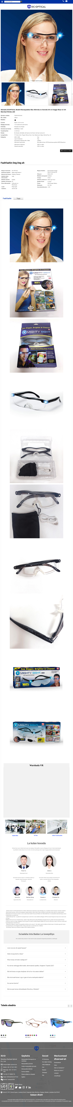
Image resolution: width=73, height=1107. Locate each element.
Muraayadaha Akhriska (26, 1069)
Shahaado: (39, 185)
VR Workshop (45, 1059)
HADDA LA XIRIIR (67, 151)
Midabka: (3, 119)
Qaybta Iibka (15, 835)
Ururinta (3, 122)
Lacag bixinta (4, 135)
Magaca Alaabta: (41, 170)
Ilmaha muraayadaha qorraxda (28, 1066)
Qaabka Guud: (40, 181)
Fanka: (39, 183)
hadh (25, 1101)
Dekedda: (3, 126)
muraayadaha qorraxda (7, 1101)
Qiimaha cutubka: (5, 115)
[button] (72, 94)
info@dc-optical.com (11, 1064)
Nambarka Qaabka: (6, 172)
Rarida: (2, 133)
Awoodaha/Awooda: (42, 187)
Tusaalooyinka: (4, 130)
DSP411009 (3, 1037)
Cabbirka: (3, 188)
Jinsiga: (39, 177)
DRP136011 (28, 1037)
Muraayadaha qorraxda (27, 1063)
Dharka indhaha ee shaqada (28, 1074)
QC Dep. (36, 835)
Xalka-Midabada (46, 1064)
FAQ (43, 1067)
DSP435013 (52, 1037)
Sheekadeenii (57, 1062)
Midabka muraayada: (42, 175)
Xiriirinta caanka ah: (42, 179)
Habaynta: (3, 137)
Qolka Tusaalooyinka (57, 835)
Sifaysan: (39, 174)
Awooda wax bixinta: (6, 128)
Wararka (44, 1070)
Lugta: (3, 186)
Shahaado (44, 1072)
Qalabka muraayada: (6, 181)
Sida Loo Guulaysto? (59, 1068)
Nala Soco (18, 1084)
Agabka (23, 1077)
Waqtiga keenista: (5, 124)
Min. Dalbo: (3, 117)
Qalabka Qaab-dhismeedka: (5, 177)
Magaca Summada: (6, 170)
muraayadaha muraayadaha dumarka (35, 1101)
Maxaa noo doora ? (59, 1070)
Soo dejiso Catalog (47, 1062)
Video (55, 1065)
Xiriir (43, 1075)
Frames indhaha (25, 1071)
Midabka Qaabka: (5, 179)
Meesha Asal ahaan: (6, 174)
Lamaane (56, 1073)
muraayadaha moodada (18, 1101)
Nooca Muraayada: (6, 183)
